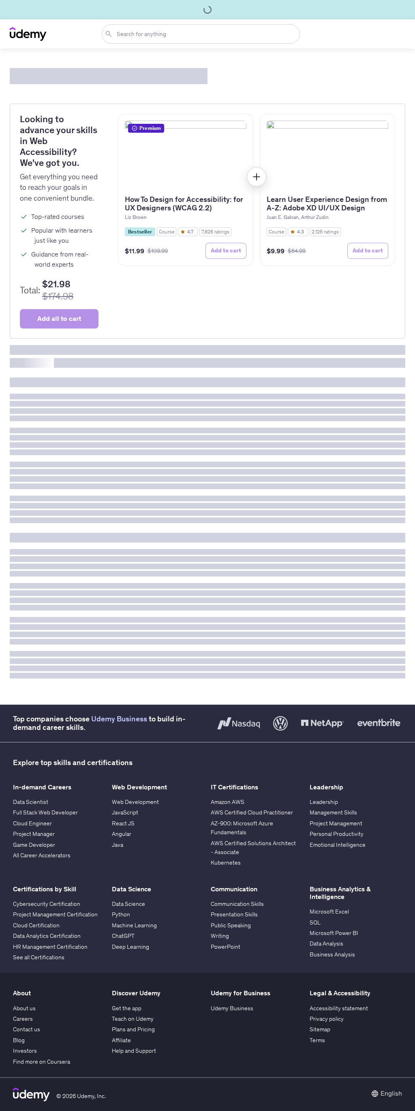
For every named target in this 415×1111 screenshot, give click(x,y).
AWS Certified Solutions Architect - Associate (253, 848)
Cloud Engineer (32, 823)
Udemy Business (119, 719)
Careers (23, 1018)
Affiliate (121, 1040)
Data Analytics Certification (47, 935)
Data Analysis (326, 943)
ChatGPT (123, 935)
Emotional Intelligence (338, 844)
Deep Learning (130, 946)
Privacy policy (327, 1018)
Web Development (135, 802)
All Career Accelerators (42, 855)
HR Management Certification (50, 946)
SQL (315, 922)
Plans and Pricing (133, 1029)
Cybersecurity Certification (46, 903)
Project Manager (34, 833)
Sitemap (320, 1029)
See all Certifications (38, 957)
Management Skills (333, 812)
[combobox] (202, 34)
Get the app (126, 1008)
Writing (220, 935)
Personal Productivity (337, 833)
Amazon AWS (227, 802)
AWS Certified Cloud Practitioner (252, 812)
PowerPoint (225, 946)
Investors (25, 1050)
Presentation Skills (234, 914)
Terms (317, 1040)
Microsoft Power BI (334, 933)
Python (121, 914)
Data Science (128, 903)
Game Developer (34, 844)
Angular (121, 833)
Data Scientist (30, 802)
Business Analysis (332, 954)
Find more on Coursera (41, 1061)
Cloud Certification (36, 925)
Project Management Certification (55, 914)
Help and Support (134, 1050)
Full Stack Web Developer (45, 812)
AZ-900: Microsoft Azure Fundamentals (242, 828)
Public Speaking (231, 925)
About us (24, 1008)
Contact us (26, 1029)
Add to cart (226, 250)
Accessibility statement (339, 1008)
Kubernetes (226, 862)
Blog (19, 1040)
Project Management (336, 823)
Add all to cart (59, 318)
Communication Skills (237, 903)
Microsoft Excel (329, 911)
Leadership (324, 802)
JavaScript (125, 812)
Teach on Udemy (133, 1018)
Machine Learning (134, 925)
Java (117, 844)
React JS (123, 823)
